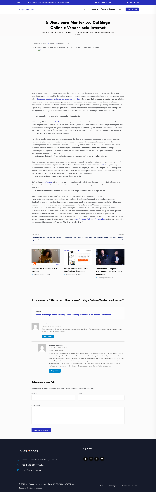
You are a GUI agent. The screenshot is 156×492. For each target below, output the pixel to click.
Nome (34, 394)
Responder (48, 336)
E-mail (80, 394)
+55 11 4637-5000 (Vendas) (33, 465)
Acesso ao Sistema (108, 9)
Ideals (44, 324)
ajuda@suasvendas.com (31, 470)
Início (84, 9)
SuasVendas (55, 122)
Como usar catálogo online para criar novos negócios (58, 99)
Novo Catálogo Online (83, 219)
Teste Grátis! (132, 9)
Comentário (36, 405)
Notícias (61, 43)
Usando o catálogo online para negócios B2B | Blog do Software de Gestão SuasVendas (73, 315)
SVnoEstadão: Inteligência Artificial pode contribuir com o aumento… (77, 271)
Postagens (94, 9)
